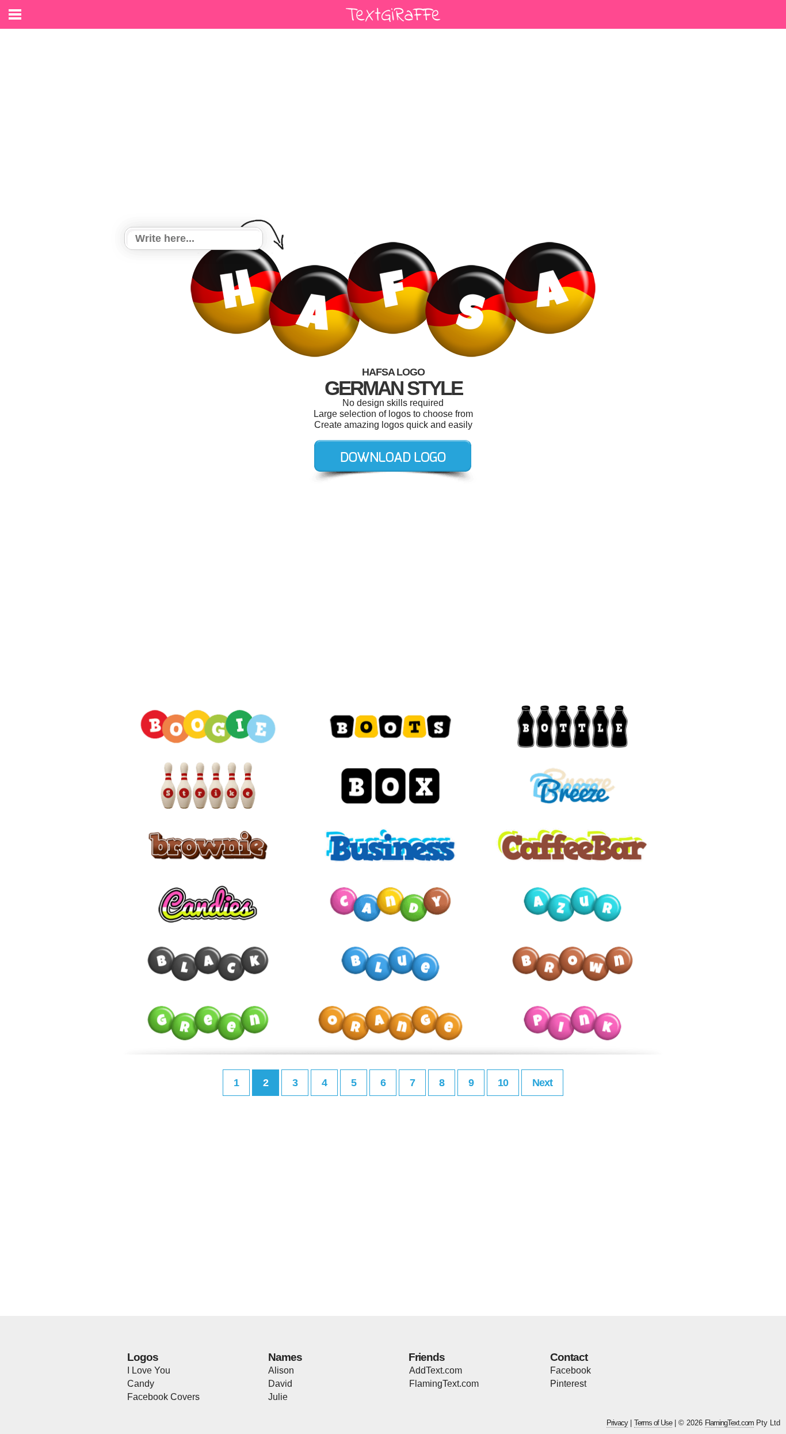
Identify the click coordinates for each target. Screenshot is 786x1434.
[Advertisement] (393, 129)
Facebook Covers (163, 1397)
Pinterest (568, 1384)
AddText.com (435, 1370)
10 (503, 1082)
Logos (142, 1357)
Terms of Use (653, 1422)
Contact (568, 1357)
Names (285, 1357)
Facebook (570, 1370)
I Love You (148, 1370)
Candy (140, 1384)
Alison (281, 1370)
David (280, 1384)
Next (542, 1082)
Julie (278, 1397)
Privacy (617, 1422)
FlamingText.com (444, 1384)
